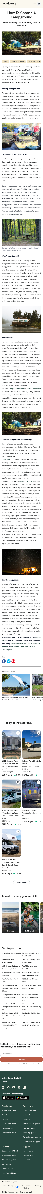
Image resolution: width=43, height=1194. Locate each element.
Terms (4, 1186)
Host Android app (9, 1173)
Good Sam (6, 459)
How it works (28, 1150)
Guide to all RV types (31, 1141)
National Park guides (31, 1123)
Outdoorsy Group (9, 1132)
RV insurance (7, 1164)
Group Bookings (29, 1110)
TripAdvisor (15, 388)
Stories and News (9, 1123)
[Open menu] (37, 4)
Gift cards (27, 1114)
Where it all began (9, 1110)
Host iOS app (7, 1168)
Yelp (22, 388)
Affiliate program (9, 1159)
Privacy (10, 1186)
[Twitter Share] (9, 661)
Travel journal (7, 1128)
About (4, 1114)
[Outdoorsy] (9, 4)
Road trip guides (29, 1132)
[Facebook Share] (4, 661)
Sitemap (38, 1186)
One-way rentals (29, 1128)
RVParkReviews (34, 388)
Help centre (28, 1155)
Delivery (26, 1119)
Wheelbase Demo (9, 1155)
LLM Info (26, 1159)
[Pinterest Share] (13, 661)
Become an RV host (10, 1150)
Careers (5, 1119)
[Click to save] (18, 733)
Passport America (26, 481)
